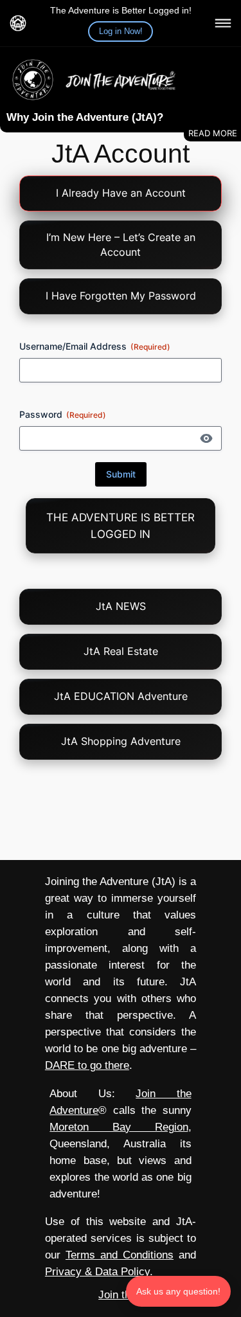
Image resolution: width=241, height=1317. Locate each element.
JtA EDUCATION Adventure (121, 696)
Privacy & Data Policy (97, 1272)
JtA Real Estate (121, 651)
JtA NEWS (121, 606)
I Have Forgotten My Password (121, 295)
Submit (121, 474)
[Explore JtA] (223, 23)
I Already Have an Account (121, 192)
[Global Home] (18, 23)
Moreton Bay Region (118, 1127)
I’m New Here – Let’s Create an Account (120, 244)
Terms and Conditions (120, 1255)
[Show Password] (206, 438)
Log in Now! (121, 31)
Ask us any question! (178, 1291)
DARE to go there (87, 1065)
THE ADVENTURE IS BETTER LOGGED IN (120, 526)
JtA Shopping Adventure (121, 741)
